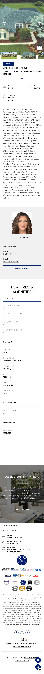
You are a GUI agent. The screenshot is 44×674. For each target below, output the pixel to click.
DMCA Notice (22, 660)
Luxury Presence (22, 646)
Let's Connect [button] (22, 510)
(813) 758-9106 (9, 254)
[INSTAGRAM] (22, 632)
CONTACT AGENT (22, 268)
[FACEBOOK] (16, 632)
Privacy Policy (31, 657)
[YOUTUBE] (27, 632)
